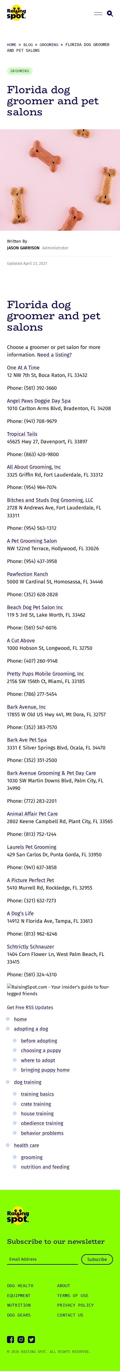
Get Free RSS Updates (30, 1007)
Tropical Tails (22, 434)
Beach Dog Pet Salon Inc (35, 607)
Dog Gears (19, 1315)
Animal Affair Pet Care (32, 814)
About (63, 1286)
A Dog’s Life (20, 913)
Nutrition (19, 1305)
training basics (37, 1094)
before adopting (39, 1041)
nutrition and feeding (45, 1167)
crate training (36, 1104)
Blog (28, 44)
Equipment (19, 1295)
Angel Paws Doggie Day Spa (39, 401)
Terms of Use (73, 1295)
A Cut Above (21, 640)
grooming (32, 1157)
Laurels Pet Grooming (31, 847)
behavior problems (42, 1133)
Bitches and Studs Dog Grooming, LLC (50, 500)
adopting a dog (31, 1029)
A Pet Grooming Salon (32, 541)
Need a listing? (54, 355)
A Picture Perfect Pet (30, 880)
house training (37, 1113)
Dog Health (20, 1286)
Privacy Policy (75, 1305)
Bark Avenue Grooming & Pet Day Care (51, 773)
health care (26, 1145)
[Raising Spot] (18, 1216)
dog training (27, 1082)
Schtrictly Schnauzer (30, 946)
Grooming (49, 44)
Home (11, 44)
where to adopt (38, 1060)
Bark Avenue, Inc (26, 707)
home (20, 1019)
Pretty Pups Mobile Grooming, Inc (45, 673)
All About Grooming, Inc (34, 467)
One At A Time (23, 367)
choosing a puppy (41, 1050)
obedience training (42, 1123)
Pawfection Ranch (27, 574)
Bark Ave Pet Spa (27, 740)
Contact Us (70, 1315)
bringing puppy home (45, 1070)
